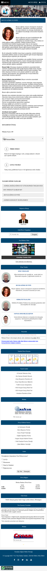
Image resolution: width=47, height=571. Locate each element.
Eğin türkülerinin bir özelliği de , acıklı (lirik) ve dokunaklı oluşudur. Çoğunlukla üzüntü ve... (28, 275)
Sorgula (34, 234)
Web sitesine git (17, 538)
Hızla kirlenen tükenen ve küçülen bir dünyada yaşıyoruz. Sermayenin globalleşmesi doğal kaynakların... (28, 318)
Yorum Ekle (10, 139)
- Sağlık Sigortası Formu (23, 436)
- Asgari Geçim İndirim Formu (24, 438)
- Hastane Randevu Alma (23, 393)
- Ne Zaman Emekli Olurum (23, 376)
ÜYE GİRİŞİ (33, 2)
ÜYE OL (43, 2)
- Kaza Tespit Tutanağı (23, 433)
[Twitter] (23, 560)
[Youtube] (32, 560)
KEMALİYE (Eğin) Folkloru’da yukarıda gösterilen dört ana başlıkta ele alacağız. (28, 303)
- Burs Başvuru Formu (23, 430)
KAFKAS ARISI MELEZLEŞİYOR (23, 313)
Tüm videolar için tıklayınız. (24, 261)
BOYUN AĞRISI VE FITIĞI (23, 285)
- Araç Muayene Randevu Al (23, 379)
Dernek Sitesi (33, 556)
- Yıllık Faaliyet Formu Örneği (24, 441)
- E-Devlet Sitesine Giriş (23, 373)
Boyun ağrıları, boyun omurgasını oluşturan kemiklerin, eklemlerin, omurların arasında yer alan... (28, 289)
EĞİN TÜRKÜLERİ (23, 271)
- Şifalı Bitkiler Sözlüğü (23, 444)
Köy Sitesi (41, 556)
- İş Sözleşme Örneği (23, 427)
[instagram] (19, 560)
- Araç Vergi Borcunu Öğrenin (23, 382)
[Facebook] (15, 560)
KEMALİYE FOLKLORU (23, 299)
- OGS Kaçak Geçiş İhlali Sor (23, 390)
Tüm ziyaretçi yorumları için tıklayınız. (12, 521)
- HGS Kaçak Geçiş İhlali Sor (23, 387)
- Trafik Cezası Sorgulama (24, 385)
